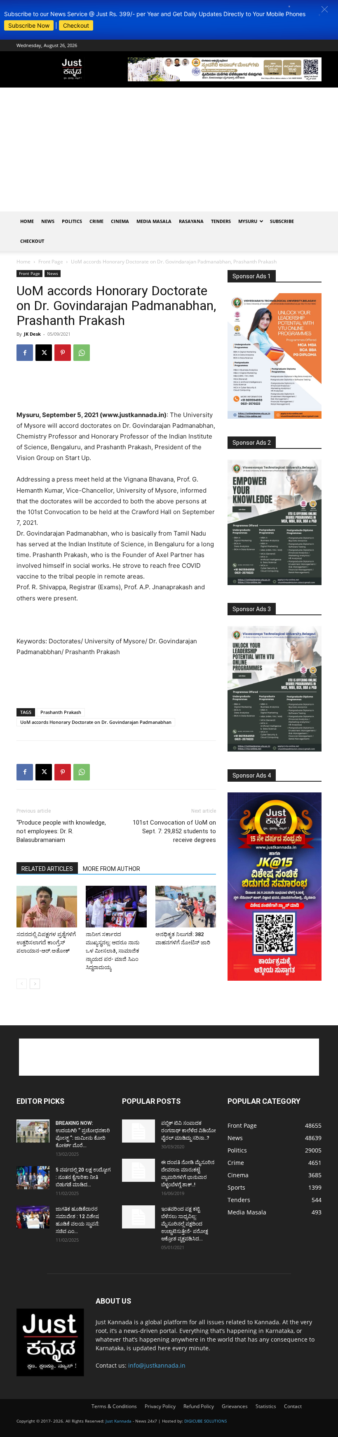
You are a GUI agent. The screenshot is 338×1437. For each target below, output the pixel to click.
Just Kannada (118, 1421)
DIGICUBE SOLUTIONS (205, 1421)
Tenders (221, 221)
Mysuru (247, 221)
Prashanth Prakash (60, 712)
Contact (293, 1406)
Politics (72, 221)
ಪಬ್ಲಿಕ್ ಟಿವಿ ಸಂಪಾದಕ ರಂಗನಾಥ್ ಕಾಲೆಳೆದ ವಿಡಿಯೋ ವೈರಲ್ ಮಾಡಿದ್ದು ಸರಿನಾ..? (188, 1130)
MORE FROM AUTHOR (111, 869)
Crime (96, 221)
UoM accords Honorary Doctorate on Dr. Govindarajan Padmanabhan (95, 722)
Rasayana (191, 221)
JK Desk (32, 334)
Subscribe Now (28, 25)
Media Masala (153, 221)
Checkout (76, 25)
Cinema (120, 221)
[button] (324, 9)
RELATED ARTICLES (47, 869)
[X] (43, 352)
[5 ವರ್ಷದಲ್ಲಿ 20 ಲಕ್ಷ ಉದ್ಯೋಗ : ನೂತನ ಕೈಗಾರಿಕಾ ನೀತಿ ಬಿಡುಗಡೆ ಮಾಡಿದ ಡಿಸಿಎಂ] (32, 1177)
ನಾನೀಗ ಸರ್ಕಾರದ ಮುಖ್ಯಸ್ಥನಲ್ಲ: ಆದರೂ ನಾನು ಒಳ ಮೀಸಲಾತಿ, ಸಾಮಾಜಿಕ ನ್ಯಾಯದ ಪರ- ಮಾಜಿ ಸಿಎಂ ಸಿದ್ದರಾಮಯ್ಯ (112, 950)
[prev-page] (21, 984)
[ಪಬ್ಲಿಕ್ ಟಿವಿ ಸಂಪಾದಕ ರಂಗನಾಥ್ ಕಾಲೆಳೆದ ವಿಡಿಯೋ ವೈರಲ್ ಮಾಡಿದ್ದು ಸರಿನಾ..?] (138, 1131)
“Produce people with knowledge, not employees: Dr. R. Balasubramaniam (61, 831)
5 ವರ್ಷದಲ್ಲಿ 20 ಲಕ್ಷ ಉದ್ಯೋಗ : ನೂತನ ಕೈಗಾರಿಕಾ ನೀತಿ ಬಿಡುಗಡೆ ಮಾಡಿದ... (83, 1177)
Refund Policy (198, 1406)
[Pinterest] (62, 352)
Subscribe (282, 221)
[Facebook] (24, 352)
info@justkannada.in (156, 1365)
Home (27, 221)
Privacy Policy (160, 1406)
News (47, 221)
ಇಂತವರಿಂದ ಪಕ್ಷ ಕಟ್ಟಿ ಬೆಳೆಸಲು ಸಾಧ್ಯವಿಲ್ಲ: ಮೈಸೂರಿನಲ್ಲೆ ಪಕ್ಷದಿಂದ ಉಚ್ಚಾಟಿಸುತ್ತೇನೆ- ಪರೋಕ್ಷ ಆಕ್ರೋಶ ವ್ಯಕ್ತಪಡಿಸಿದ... (184, 1224)
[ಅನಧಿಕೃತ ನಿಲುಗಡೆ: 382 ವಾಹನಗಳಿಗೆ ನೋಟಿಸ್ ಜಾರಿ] (185, 906)
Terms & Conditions (114, 1406)
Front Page (50, 261)
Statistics (266, 1406)
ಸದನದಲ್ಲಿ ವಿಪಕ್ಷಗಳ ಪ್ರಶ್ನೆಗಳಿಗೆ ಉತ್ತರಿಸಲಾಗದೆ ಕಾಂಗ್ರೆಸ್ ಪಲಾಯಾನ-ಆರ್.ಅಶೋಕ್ (46, 942)
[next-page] (35, 984)
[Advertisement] (169, 149)
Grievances (235, 1406)
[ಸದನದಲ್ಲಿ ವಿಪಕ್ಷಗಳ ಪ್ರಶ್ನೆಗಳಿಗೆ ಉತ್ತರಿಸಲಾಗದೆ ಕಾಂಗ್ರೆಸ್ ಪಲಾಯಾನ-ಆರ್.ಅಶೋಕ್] (46, 906)
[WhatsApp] (81, 352)
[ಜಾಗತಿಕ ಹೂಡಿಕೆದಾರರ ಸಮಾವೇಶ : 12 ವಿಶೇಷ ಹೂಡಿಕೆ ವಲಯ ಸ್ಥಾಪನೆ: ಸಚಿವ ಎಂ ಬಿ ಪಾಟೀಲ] (32, 1216)
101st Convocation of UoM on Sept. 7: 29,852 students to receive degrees (174, 831)
